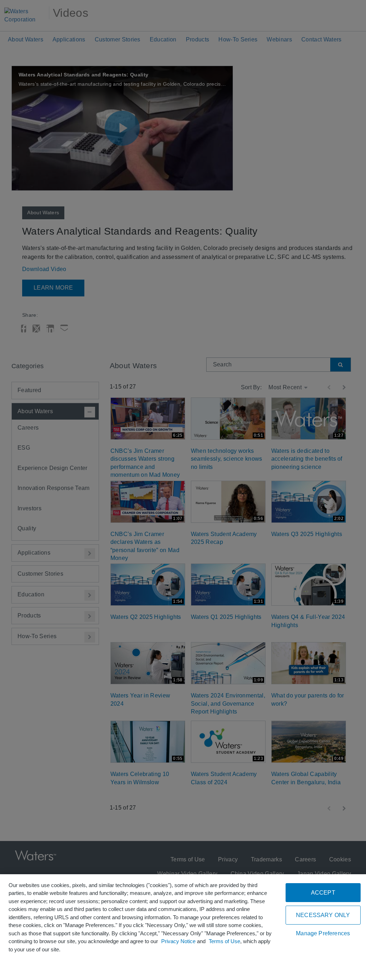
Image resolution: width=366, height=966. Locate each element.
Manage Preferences (323, 933)
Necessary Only (323, 915)
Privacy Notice (178, 941)
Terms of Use (224, 941)
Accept (323, 893)
